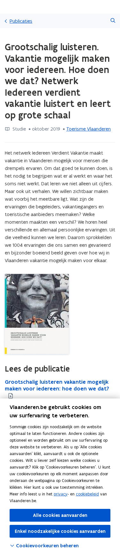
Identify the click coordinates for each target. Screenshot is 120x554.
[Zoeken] (112, 21)
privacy (61, 494)
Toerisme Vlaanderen (88, 129)
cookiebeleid (87, 494)
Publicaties (21, 21)
